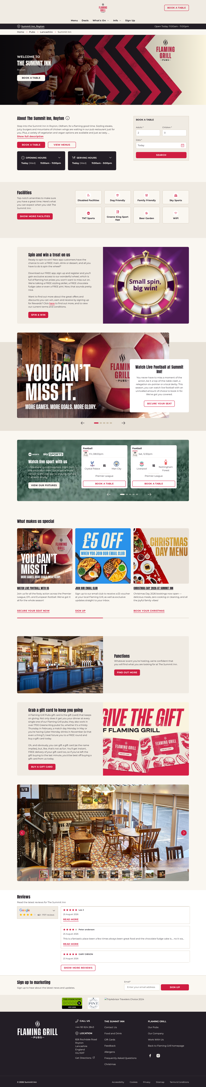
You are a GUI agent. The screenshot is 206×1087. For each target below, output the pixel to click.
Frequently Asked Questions (120, 1058)
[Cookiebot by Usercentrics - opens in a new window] (18, 29)
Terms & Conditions (179, 1082)
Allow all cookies (182, 7)
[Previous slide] (82, 423)
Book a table (31, 78)
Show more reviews (78, 967)
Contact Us (110, 1027)
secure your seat (159, 403)
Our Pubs (153, 1027)
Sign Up (103, 556)
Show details (146, 29)
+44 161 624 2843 (84, 1027)
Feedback (110, 1045)
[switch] (81, 29)
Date (139, 140)
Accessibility (118, 1082)
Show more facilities (35, 216)
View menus (62, 144)
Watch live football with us (33, 588)
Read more (71, 919)
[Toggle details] (54, 910)
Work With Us (156, 1039)
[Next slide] (123, 423)
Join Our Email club (86, 588)
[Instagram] (158, 1056)
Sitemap (160, 1082)
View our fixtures (44, 485)
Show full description (30, 136)
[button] (96, 423)
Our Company (156, 1033)
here (52, 303)
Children (167, 127)
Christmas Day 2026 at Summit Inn (153, 588)
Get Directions (83, 1058)
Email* (127, 981)
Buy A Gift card (42, 766)
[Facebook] (150, 1056)
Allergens (109, 1052)
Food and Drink (113, 1033)
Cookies (133, 1082)
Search (161, 155)
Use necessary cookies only (182, 16)
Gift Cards (109, 1039)
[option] (44, 874)
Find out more (127, 672)
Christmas (110, 1064)
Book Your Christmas (161, 556)
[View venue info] (67, 119)
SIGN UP (175, 987)
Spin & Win (38, 315)
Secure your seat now (44, 556)
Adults (139, 127)
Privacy (146, 1082)
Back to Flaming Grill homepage (166, 1045)
